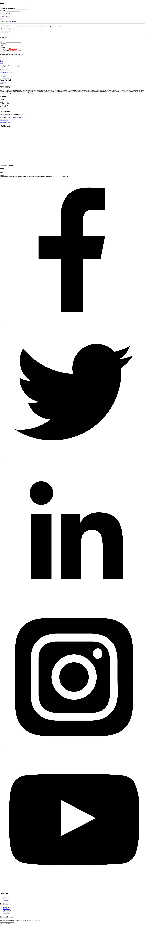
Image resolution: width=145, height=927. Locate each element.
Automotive (6, 907)
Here (22, 54)
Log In (2, 18)
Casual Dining (6, 909)
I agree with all (11, 50)
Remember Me (6, 13)
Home (4, 75)
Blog (4, 76)
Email (2, 45)
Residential (6, 913)
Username (3, 43)
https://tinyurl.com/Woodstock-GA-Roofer (11, 117)
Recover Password (5, 16)
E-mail (3, 29)
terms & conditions (15, 50)
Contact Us (6, 78)
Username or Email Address (7, 8)
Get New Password (6, 31)
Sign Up (14, 21)
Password (2, 10)
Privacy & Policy (13, 49)
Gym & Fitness (7, 910)
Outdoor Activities (8, 912)
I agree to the (10, 49)
